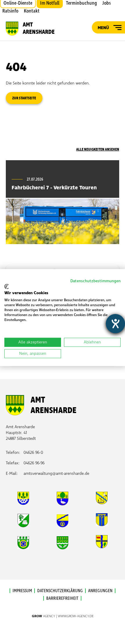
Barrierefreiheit (62, 598)
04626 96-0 (33, 452)
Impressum (22, 590)
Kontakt (32, 11)
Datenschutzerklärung (60, 590)
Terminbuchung (81, 3)
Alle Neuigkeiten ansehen (97, 149)
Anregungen (100, 590)
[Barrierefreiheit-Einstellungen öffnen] (115, 323)
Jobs (106, 3)
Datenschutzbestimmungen (95, 281)
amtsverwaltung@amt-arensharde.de (56, 473)
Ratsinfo (10, 11)
